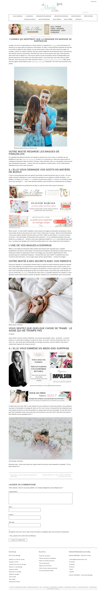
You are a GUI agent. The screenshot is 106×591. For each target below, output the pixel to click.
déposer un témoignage (15, 566)
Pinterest (71, 566)
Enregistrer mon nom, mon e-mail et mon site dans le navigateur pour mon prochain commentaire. (39, 532)
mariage (54, 45)
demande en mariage (38, 61)
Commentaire (13, 491)
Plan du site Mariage (14, 555)
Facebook (72, 562)
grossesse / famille (71, 587)
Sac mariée (12, 579)
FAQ (41, 587)
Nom (11, 507)
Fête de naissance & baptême (47, 558)
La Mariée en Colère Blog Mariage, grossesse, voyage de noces (53, 7)
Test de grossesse (44, 563)
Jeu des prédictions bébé (46, 570)
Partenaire (53, 587)
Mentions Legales (33, 587)
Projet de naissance (44, 555)
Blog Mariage (12, 551)
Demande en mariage (15, 571)
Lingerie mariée (13, 569)
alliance (54, 239)
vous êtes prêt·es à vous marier (52, 59)
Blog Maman (42, 551)
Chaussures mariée (14, 581)
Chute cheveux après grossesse (48, 568)
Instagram (72, 564)
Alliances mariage (14, 574)
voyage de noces (83, 587)
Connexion (93, 1)
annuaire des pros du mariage (17, 564)
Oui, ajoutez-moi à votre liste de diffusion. (23, 535)
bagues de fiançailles (29, 159)
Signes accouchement (45, 565)
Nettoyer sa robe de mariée (17, 559)
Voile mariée (12, 576)
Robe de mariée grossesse (46, 560)
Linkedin (71, 571)
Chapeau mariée (13, 562)
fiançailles (24, 272)
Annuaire (46, 587)
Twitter (71, 569)
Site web (11, 522)
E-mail (11, 514)
